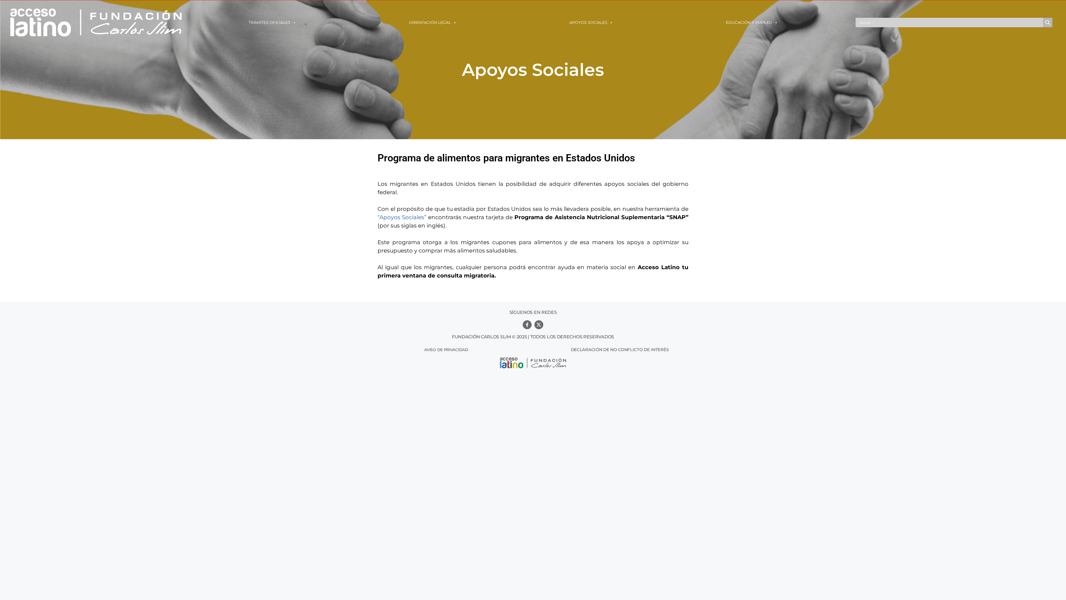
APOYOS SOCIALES (588, 22)
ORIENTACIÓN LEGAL (430, 22)
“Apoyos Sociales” (402, 217)
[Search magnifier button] (1047, 22)
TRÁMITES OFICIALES (269, 22)
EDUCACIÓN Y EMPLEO (749, 22)
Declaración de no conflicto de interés (620, 349)
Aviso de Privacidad (446, 349)
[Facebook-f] (527, 324)
